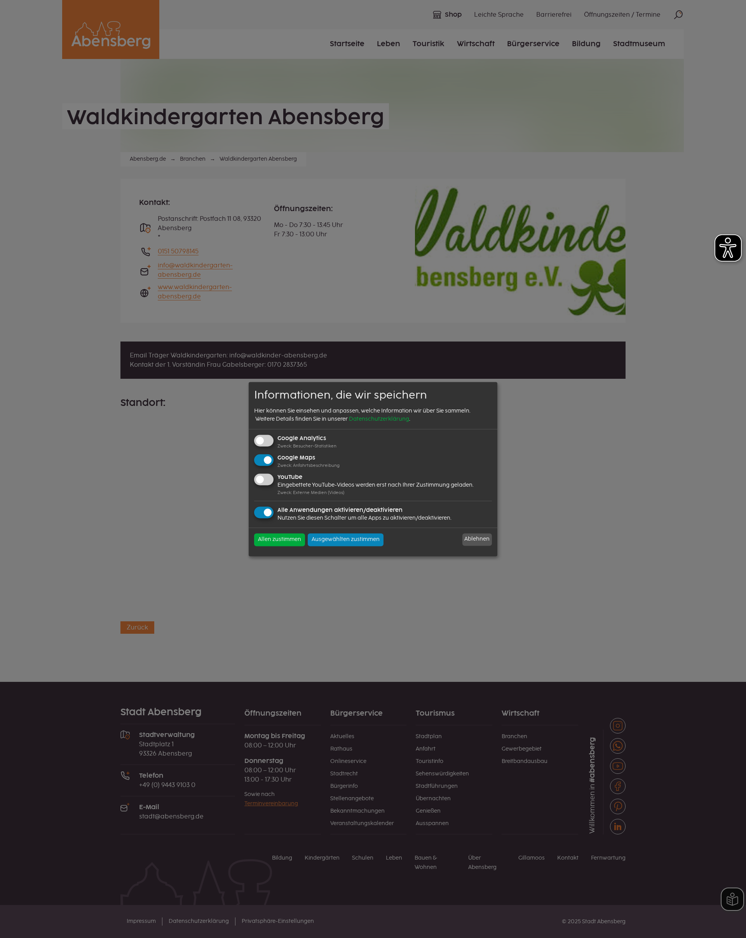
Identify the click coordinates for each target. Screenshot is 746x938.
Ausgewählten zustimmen (346, 539)
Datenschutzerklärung (379, 419)
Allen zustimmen (279, 539)
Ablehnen (477, 539)
